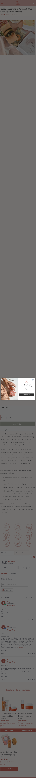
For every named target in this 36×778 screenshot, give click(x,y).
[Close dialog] (33, 380)
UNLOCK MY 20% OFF (26, 394)
